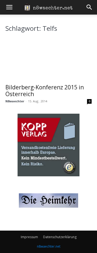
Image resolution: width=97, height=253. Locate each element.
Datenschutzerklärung (60, 237)
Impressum (29, 237)
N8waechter (14, 101)
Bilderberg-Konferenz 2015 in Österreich (44, 90)
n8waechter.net (48, 246)
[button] (9, 7)
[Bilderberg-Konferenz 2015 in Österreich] (48, 59)
